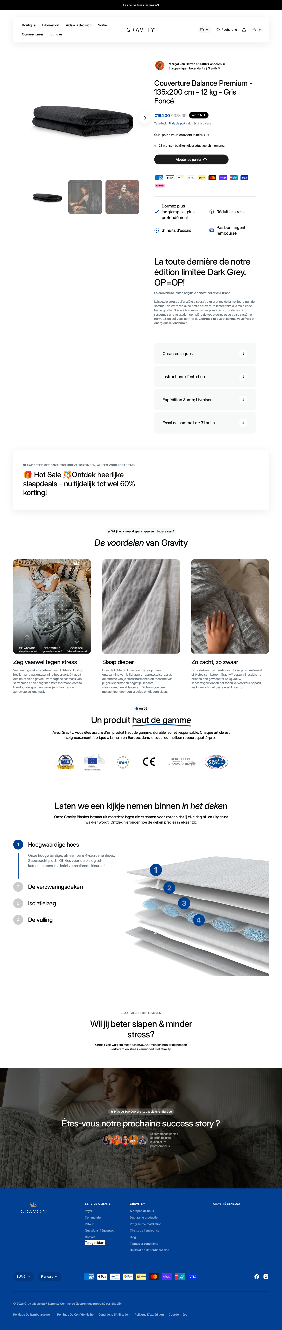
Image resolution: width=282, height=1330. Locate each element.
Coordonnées (178, 1314)
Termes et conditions (144, 1243)
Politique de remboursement (32, 1314)
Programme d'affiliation (145, 1224)
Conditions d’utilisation (114, 1314)
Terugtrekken (95, 1243)
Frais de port (177, 123)
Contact (90, 1237)
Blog (133, 1237)
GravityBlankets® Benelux (41, 1303)
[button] (226, 29)
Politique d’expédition (149, 1314)
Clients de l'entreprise (144, 1230)
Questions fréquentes (99, 1230)
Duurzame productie (144, 1217)
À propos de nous (142, 1211)
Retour (89, 1224)
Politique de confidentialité (75, 1314)
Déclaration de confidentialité (149, 1250)
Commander (93, 1217)
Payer (88, 1211)
